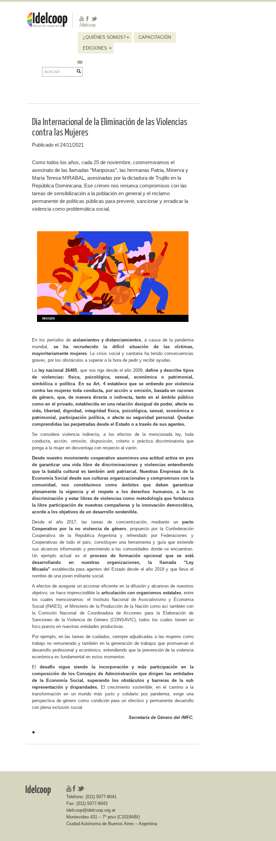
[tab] (46, 318)
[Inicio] (47, 19)
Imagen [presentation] (48, 318)
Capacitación (155, 37)
